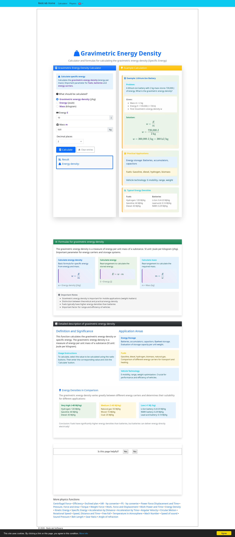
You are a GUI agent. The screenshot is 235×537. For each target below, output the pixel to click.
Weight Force (97, 506)
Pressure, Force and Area (66, 506)
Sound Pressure (61, 516)
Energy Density (173, 506)
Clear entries (87, 149)
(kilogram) (67, 106)
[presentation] (150, 124)
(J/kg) (77, 99)
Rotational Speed (62, 513)
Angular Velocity (149, 510)
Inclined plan (91, 503)
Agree (224, 533)
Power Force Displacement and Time (160, 503)
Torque (84, 506)
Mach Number (151, 513)
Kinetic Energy (62, 510)
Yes (125, 451)
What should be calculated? (73, 93)
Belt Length (78, 516)
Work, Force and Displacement (122, 506)
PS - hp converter (130, 503)
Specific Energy (79, 510)
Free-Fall (106, 513)
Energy (63, 112)
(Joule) (66, 102)
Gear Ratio (91, 516)
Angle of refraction (108, 516)
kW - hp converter (109, 503)
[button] (80, 3)
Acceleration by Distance (102, 510)
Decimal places (64, 136)
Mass (63, 124)
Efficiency (78, 503)
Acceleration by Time (128, 510)
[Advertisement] (117, 29)
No (134, 451)
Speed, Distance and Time (86, 513)
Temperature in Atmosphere (127, 513)
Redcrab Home (46, 3)
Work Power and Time (151, 506)
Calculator (62, 3)
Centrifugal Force (62, 503)
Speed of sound (169, 513)
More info (83, 533)
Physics (72, 3)
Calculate (67, 149)
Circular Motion (168, 510)
